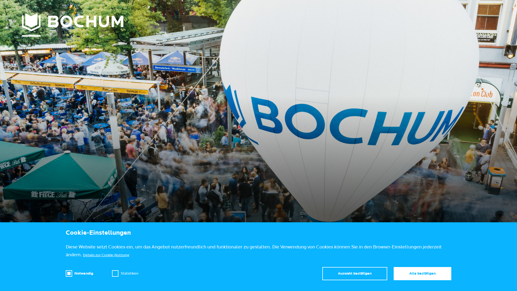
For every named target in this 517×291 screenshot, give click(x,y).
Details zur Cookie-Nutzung (106, 255)
